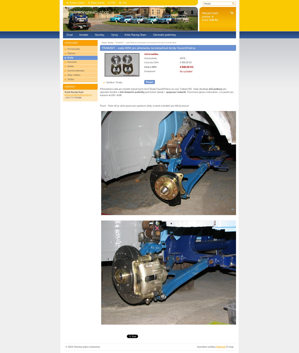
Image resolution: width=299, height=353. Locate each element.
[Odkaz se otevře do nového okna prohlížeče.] (122, 76)
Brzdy (110, 43)
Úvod (104, 43)
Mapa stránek (98, 2)
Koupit (149, 82)
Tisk (124, 2)
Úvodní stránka (77, 2)
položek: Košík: (210, 16)
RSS (113, 2)
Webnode (221, 347)
